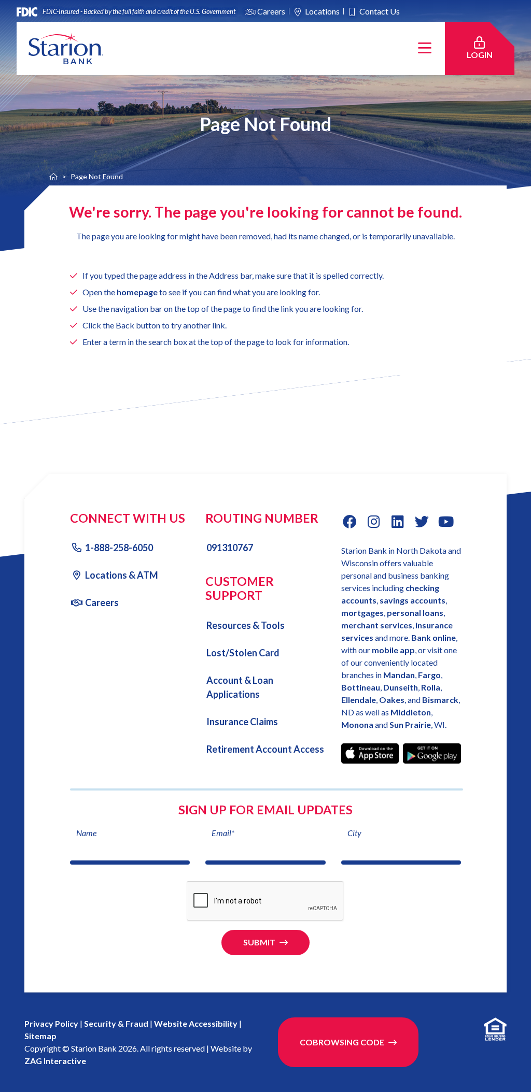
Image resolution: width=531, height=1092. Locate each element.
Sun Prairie (410, 724)
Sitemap (40, 1036)
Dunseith (400, 687)
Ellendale (358, 700)
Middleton (410, 712)
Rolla (430, 687)
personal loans (415, 612)
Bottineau (360, 687)
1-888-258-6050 (119, 547)
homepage (137, 292)
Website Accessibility (195, 1023)
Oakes (391, 700)
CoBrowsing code (342, 1042)
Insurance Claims (242, 721)
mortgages (362, 612)
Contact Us (379, 11)
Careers (271, 11)
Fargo (429, 675)
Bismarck (440, 700)
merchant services (376, 625)
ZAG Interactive (55, 1061)
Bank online (433, 637)
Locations (322, 11)
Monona (358, 724)
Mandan (399, 675)
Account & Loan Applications (239, 687)
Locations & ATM (121, 575)
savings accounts (412, 600)
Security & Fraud (116, 1023)
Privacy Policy (51, 1023)
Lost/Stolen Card (243, 652)
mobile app (393, 650)
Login (486, 54)
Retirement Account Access (265, 749)
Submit (259, 942)
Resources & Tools (245, 625)
